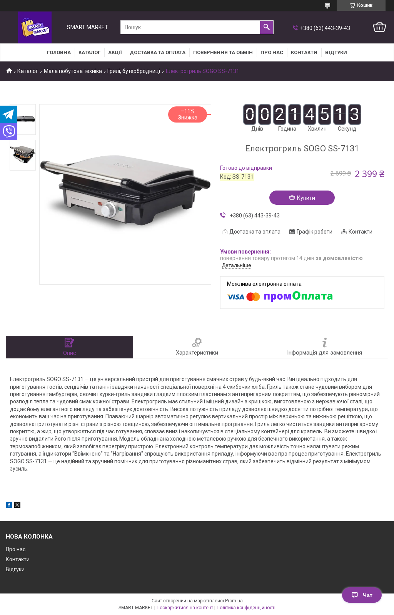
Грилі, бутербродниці (133, 71)
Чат (367, 595)
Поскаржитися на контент (185, 607)
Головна (59, 52)
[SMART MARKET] (35, 27)
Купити (306, 198)
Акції (115, 52)
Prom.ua (234, 600)
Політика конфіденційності (246, 607)
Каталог (89, 52)
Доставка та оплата (157, 52)
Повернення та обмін (223, 52)
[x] (17, 506)
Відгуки (336, 52)
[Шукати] (266, 27)
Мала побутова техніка (73, 71)
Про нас (271, 52)
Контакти (304, 52)
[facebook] (9, 506)
